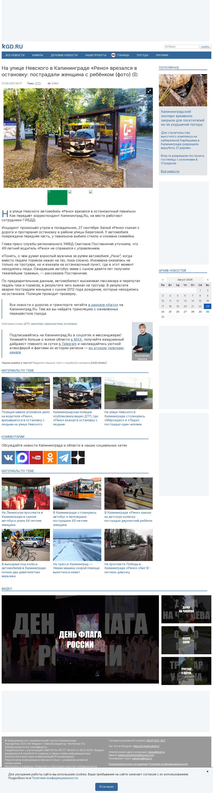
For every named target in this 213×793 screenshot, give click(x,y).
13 (185, 300)
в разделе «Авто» (103, 305)
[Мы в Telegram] (64, 458)
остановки (70, 323)
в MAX (76, 339)
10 (162, 300)
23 (207, 306)
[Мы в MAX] (22, 458)
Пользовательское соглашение (128, 764)
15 (200, 300)
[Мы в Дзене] (78, 458)
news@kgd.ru (156, 752)
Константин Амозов (142, 357)
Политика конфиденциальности (168, 764)
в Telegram (68, 344)
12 (177, 300)
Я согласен (106, 786)
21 (192, 306)
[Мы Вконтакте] (8, 458)
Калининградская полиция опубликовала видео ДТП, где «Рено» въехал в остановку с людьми (75, 418)
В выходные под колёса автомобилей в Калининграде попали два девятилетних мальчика (24, 570)
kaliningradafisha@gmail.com (136, 755)
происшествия (53, 323)
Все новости (170, 171)
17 (162, 306)
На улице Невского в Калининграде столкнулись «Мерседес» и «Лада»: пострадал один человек (124, 418)
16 (207, 300)
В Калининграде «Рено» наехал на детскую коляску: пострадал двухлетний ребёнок (128, 517)
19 (177, 306)
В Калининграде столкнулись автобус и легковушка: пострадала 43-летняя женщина (75, 519)
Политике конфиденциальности (55, 778)
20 (185, 306)
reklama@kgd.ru (142, 758)
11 (170, 300)
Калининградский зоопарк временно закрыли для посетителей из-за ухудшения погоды (182, 117)
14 (192, 300)
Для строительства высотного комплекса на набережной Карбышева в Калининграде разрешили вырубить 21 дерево (180, 140)
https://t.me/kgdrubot (146, 746)
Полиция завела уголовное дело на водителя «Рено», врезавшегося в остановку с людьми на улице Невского (26, 418)
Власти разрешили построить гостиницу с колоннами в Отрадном (182, 159)
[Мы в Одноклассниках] (50, 458)
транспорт (37, 323)
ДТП (38, 83)
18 (170, 306)
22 (200, 306)
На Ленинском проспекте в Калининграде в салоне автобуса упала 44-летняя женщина (22, 519)
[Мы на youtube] (36, 458)
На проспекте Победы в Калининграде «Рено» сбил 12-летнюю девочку (127, 568)
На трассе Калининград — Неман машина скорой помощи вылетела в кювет (76, 568)
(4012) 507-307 (155, 740)
